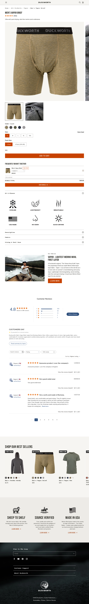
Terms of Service (51, 600)
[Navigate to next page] (57, 419)
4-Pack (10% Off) (20, 144)
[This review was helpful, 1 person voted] (74, 412)
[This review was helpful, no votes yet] (74, 372)
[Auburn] (87, 478)
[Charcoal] (10, 127)
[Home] (44, 2)
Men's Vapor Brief (17, 168)
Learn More (55, 281)
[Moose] (16, 478)
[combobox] (32, 352)
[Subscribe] (73, 553)
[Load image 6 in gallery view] (34, 111)
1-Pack (9, 144)
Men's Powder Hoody (13, 480)
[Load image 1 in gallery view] (14, 111)
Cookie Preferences (49, 597)
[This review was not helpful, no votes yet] (78, 372)
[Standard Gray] (23, 127)
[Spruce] (15, 127)
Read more (45, 406)
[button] (6, 2)
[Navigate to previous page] (32, 419)
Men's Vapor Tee (65, 480)
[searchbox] (15, 352)
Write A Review (72, 314)
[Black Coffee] (8, 478)
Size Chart (80, 132)
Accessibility (36, 600)
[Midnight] (19, 127)
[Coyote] (6, 127)
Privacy (43, 600)
